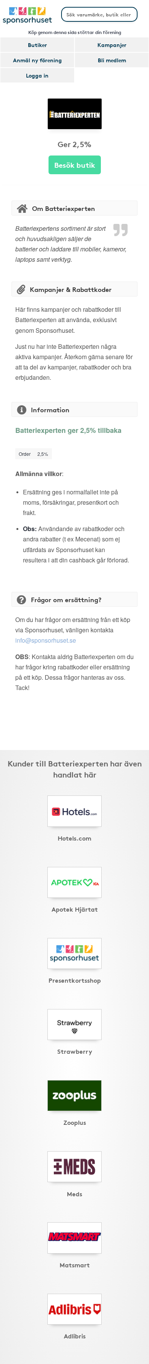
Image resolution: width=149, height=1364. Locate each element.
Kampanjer (111, 45)
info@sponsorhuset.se (45, 640)
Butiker (37, 45)
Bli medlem (112, 60)
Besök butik (74, 164)
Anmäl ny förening (37, 60)
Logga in (37, 75)
